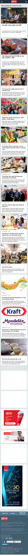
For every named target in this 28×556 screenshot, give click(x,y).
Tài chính (9, 550)
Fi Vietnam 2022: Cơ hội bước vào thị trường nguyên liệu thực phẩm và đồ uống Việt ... (14, 147)
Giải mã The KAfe (7, 267)
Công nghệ (10, 548)
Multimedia (12, 552)
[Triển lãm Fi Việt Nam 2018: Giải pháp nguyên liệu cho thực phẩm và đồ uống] (14, 222)
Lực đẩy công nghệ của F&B (11, 25)
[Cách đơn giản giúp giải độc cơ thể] (14, 347)
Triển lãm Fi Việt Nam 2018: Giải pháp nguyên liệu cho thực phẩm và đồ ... (13, 234)
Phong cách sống (5, 551)
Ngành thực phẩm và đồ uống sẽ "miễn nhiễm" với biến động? (13, 118)
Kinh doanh (4, 548)
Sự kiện (13, 513)
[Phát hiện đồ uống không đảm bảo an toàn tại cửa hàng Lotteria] (14, 284)
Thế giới (12, 551)
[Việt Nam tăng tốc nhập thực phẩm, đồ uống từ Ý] (14, 193)
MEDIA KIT (5, 513)
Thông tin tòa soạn (22, 513)
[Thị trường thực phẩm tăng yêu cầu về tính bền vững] (14, 77)
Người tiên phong (18, 548)
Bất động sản (16, 550)
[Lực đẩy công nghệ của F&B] (14, 16)
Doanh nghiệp (4, 552)
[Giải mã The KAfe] (14, 254)
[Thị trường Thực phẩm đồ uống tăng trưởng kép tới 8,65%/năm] (14, 165)
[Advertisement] (12, 453)
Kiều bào (17, 551)
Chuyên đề (3, 550)
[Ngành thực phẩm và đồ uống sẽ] (14, 106)
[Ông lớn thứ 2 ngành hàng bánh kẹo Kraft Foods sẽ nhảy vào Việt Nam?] (14, 316)
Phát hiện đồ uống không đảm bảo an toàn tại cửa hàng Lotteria (14, 298)
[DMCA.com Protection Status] (6, 544)
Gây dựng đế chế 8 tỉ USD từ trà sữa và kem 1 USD (13, 57)
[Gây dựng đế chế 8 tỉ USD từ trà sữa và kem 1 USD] (14, 46)
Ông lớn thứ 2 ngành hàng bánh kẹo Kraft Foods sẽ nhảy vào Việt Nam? (14, 330)
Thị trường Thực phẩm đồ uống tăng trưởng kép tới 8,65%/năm (12, 177)
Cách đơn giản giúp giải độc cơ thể (11, 359)
